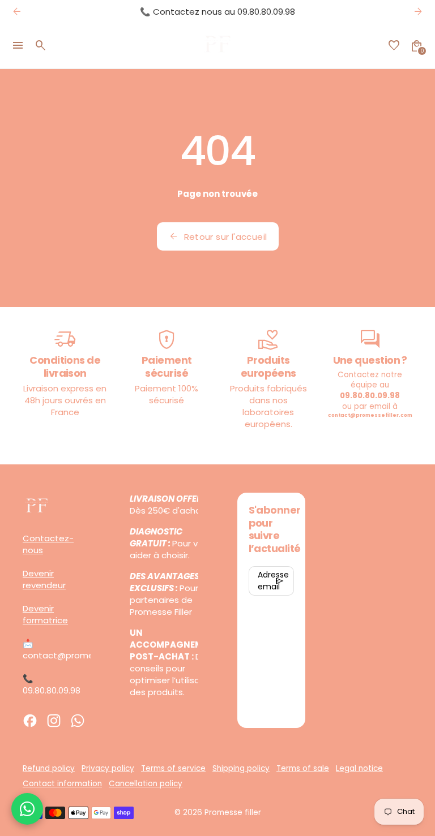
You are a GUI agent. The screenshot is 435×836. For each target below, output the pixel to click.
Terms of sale (302, 768)
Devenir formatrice (45, 614)
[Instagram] (53, 720)
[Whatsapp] (77, 720)
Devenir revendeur (44, 579)
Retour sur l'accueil (217, 236)
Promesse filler (232, 812)
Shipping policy (241, 768)
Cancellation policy (145, 783)
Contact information (62, 783)
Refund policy (49, 768)
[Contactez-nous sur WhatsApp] (27, 809)
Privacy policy (108, 768)
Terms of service (173, 768)
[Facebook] (30, 720)
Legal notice (359, 768)
